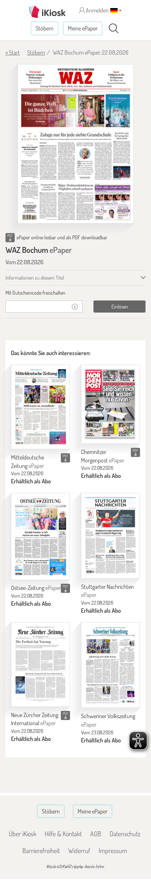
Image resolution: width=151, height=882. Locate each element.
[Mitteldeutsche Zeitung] (40, 407)
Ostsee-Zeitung (36, 587)
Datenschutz (125, 834)
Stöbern (45, 28)
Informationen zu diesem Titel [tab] (34, 277)
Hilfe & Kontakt (63, 834)
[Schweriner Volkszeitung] (110, 665)
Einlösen (119, 306)
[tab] (75, 292)
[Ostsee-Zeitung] (40, 536)
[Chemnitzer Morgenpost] (110, 404)
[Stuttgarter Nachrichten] (110, 535)
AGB (95, 834)
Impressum (113, 850)
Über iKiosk (22, 834)
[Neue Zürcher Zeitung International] (40, 664)
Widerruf (79, 850)
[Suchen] (113, 28)
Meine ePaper (82, 28)
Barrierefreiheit (41, 850)
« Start (12, 52)
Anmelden (96, 10)
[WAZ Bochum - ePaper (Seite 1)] (76, 144)
